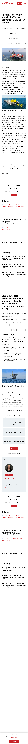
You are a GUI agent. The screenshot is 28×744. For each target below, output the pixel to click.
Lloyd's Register (22, 319)
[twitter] (14, 43)
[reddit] (16, 43)
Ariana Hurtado (6, 319)
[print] (25, 43)
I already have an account (14, 453)
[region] (14, 738)
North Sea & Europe (7, 11)
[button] (3, 3)
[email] (19, 43)
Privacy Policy (14, 737)
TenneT (17, 33)
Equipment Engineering (7, 292)
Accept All (14, 741)
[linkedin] (11, 43)
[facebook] (9, 43)
